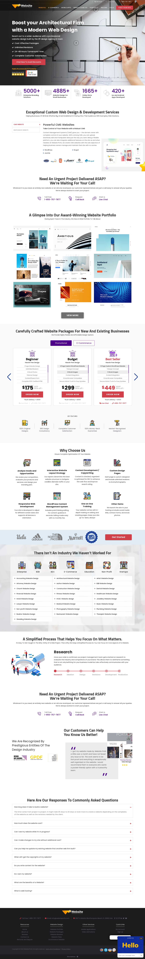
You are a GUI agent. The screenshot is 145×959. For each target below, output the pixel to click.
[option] (72, 93)
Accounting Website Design (27, 578)
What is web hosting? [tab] (23, 891)
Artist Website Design (105, 578)
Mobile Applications (88, 929)
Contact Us (25, 937)
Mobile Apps (66, 8)
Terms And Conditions (53, 949)
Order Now (32, 394)
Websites (42, 8)
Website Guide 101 (80, 8)
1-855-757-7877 (125, 2)
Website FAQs (56, 937)
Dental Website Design (106, 588)
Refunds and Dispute (24, 939)
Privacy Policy (66, 949)
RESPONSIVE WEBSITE (21, 130)
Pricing (104, 8)
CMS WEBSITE (19, 124)
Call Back (79, 199)
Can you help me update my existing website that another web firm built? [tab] (44, 849)
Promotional (61, 343)
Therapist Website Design (107, 614)
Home (25, 929)
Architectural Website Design (68, 578)
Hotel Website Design (25, 599)
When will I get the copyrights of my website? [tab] (32, 857)
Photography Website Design (68, 609)
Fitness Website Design (66, 594)
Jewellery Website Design (107, 599)
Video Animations (88, 932)
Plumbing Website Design (107, 609)
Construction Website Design (68, 588)
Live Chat (111, 2)
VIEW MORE (73, 315)
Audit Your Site (124, 8)
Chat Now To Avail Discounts (28, 62)
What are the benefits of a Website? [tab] (29, 882)
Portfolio (94, 8)
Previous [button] (8, 376)
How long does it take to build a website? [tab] (31, 807)
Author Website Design (66, 583)
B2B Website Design (104, 583)
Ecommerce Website (56, 939)
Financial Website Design (26, 594)
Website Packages (56, 932)
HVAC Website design (65, 599)
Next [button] (135, 376)
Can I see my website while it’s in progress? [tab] (32, 832)
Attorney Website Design (26, 583)
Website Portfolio (56, 929)
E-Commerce (53, 8)
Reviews (25, 934)
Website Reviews (56, 934)
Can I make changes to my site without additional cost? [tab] (37, 840)
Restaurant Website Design (67, 614)
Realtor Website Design (26, 614)
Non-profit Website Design (27, 609)
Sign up (120, 932)
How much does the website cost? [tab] (28, 823)
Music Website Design (105, 604)
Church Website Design (26, 588)
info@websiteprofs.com (60, 918)
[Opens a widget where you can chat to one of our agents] (130, 946)
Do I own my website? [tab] (23, 874)
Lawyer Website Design (26, 604)
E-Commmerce (84, 343)
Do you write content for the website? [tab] (29, 866)
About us (24, 932)
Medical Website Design (66, 604)
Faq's (112, 8)
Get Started (118, 537)
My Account (98, 2)
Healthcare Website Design (107, 594)
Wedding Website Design (27, 619)
